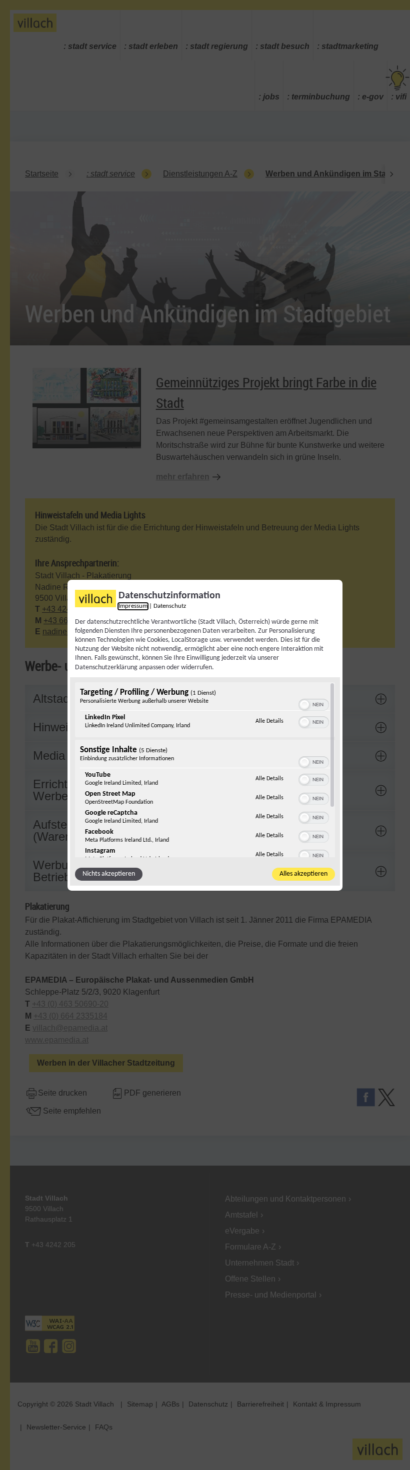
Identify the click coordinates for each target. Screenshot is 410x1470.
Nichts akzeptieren (108, 874)
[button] (304, 704)
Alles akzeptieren (304, 874)
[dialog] (205, 734)
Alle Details (270, 721)
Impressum (133, 606)
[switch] (314, 704)
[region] (205, 769)
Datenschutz (170, 606)
